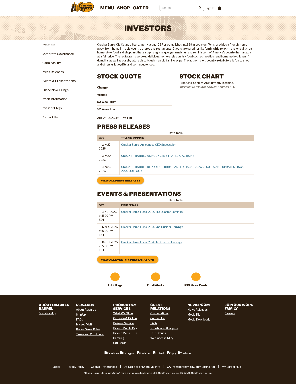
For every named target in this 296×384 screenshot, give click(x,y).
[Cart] (218, 7)
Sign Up (81, 314)
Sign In (210, 8)
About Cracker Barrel (54, 306)
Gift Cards (119, 343)
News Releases (197, 309)
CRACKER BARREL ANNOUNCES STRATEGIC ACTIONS (157, 155)
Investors (48, 45)
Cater (140, 7)
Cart (219, 8)
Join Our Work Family (239, 306)
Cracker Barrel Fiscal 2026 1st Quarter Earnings (151, 242)
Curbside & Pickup (125, 318)
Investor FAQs (52, 108)
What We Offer (123, 313)
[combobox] (182, 8)
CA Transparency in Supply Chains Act (191, 366)
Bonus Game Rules (88, 329)
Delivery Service (123, 323)
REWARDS (85, 305)
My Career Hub (231, 366)
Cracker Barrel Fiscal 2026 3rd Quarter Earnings (152, 211)
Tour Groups (158, 333)
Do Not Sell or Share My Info (142, 366)
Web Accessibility (161, 338)
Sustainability (51, 63)
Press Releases (53, 72)
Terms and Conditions (90, 334)
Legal (56, 366)
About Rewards (86, 309)
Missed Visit (84, 324)
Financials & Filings (55, 90)
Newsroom (198, 305)
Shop (123, 7)
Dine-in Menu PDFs (125, 333)
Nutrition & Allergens (164, 328)
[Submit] (200, 8)
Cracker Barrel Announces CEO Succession (148, 144)
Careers (230, 313)
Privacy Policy (75, 366)
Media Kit (193, 314)
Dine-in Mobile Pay (125, 328)
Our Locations (159, 313)
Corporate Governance (58, 54)
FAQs (79, 319)
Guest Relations (160, 306)
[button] (100, 145)
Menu (107, 7)
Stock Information (54, 99)
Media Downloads (198, 319)
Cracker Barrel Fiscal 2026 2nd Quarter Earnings (152, 227)
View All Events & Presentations (128, 259)
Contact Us (50, 117)
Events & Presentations (59, 81)
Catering (118, 338)
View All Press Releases (120, 180)
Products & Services (124, 306)
